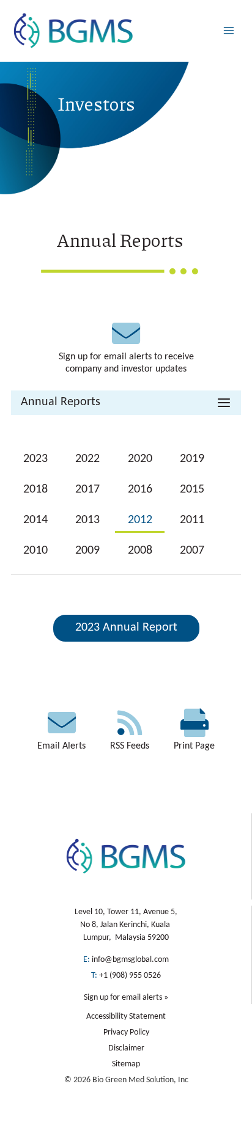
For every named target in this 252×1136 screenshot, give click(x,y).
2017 (87, 489)
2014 (35, 520)
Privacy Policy (126, 1032)
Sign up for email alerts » (126, 997)
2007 (192, 550)
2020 (140, 459)
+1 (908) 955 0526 (130, 975)
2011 (192, 520)
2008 (140, 550)
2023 (35, 459)
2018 (35, 489)
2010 (35, 550)
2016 (140, 489)
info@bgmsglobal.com (130, 959)
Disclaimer (126, 1048)
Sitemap (126, 1064)
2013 (87, 520)
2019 (192, 459)
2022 (87, 459)
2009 (87, 550)
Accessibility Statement (126, 1016)
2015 (192, 489)
